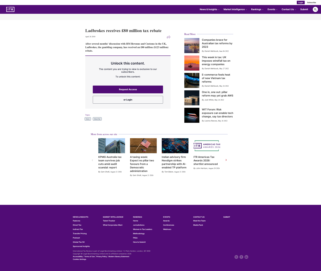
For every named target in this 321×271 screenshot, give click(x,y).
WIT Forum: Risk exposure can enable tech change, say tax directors (217, 113)
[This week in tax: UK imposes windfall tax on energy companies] (191, 63)
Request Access (128, 89)
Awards (166, 221)
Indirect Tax (78, 229)
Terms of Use (89, 256)
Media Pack (198, 225)
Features (76, 221)
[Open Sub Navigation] (218, 9)
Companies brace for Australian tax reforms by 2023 (217, 43)
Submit (304, 9)
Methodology (139, 233)
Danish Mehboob (211, 51)
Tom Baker (168, 172)
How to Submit (139, 242)
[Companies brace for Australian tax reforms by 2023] (191, 45)
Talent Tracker (109, 221)
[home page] (16, 9)
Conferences (168, 225)
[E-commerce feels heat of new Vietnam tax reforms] (191, 80)
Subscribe (311, 2)
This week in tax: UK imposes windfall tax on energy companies (216, 61)
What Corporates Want (112, 225)
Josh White (209, 100)
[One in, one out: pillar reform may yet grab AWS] (191, 97)
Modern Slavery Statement (118, 256)
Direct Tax (97, 119)
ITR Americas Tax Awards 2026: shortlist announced (205, 160)
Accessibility (78, 256)
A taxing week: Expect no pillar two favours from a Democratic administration (142, 164)
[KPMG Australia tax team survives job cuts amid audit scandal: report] (111, 145)
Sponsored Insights (81, 246)
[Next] (226, 160)
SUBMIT (226, 217)
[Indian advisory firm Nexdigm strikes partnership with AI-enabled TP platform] (175, 145)
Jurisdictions (138, 225)
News (88, 119)
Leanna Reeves (211, 121)
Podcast (76, 238)
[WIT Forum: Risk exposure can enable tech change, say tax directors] (191, 115)
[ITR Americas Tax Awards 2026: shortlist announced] (206, 145)
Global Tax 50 (79, 242)
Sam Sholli (105, 172)
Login (300, 2)
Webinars (167, 229)
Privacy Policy (101, 256)
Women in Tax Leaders (142, 229)
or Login (128, 99)
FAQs (135, 238)
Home (135, 221)
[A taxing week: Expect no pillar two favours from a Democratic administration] (143, 145)
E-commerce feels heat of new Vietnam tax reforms (216, 78)
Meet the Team (199, 221)
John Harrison (201, 168)
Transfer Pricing (80, 233)
